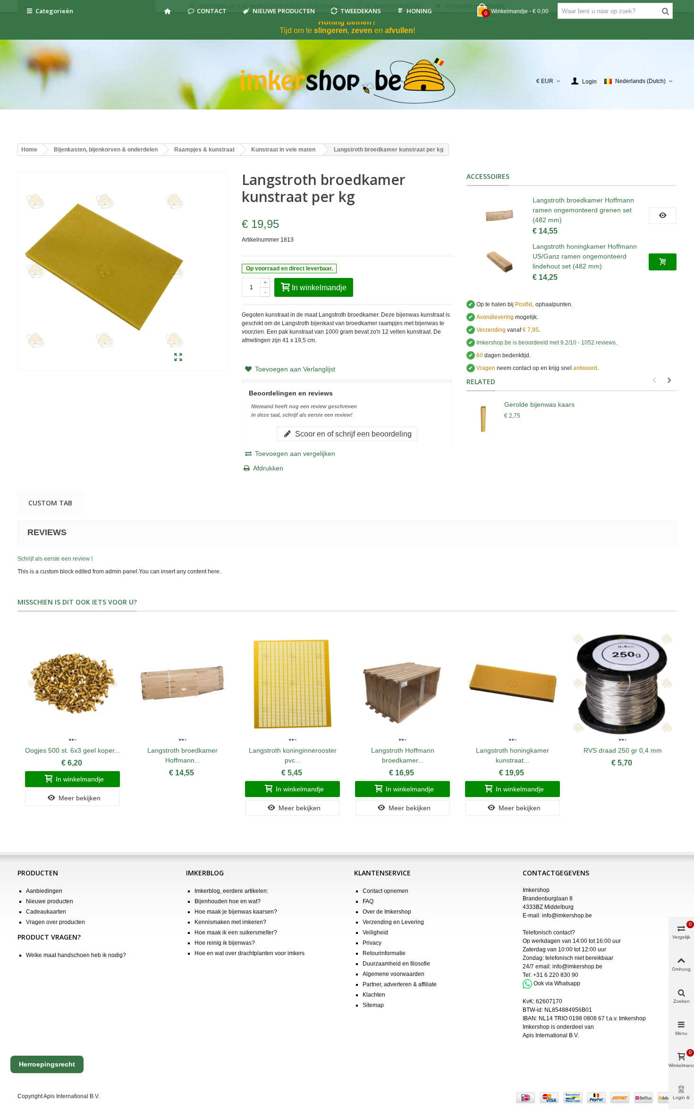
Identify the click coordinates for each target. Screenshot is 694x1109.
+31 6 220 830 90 (555, 975)
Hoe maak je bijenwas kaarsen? (236, 911)
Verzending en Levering (393, 922)
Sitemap (373, 1005)
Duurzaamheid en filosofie (396, 963)
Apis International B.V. (551, 1035)
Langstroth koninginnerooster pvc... (293, 755)
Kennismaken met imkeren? (230, 922)
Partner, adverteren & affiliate (400, 984)
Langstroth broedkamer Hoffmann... (182, 755)
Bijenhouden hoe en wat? (228, 901)
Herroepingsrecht (47, 1064)
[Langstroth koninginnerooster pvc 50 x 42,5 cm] (292, 683)
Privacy (372, 943)
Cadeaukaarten (46, 911)
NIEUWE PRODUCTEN (284, 11)
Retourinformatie (384, 953)
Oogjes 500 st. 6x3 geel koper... (72, 750)
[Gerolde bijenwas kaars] (482, 418)
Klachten (374, 994)
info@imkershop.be (567, 915)
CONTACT (212, 11)
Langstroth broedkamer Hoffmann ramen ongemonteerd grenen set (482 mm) (583, 210)
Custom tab (50, 502)
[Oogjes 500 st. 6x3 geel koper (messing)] (72, 683)
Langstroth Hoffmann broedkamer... (402, 755)
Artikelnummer (260, 239)
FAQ (368, 901)
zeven (361, 30)
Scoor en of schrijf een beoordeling (352, 433)
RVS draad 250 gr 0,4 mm (623, 750)
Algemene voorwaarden (393, 974)
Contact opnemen (385, 891)
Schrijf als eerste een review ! (55, 558)
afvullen (399, 30)
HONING (419, 11)
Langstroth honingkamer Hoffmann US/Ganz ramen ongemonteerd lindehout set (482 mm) (585, 256)
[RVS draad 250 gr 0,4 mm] (622, 683)
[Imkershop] (347, 81)
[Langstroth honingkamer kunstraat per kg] (512, 683)
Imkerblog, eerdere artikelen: (231, 891)
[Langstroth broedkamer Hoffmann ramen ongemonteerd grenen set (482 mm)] (499, 216)
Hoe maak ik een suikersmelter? (236, 932)
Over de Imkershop (387, 911)
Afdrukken (268, 468)
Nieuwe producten (49, 901)
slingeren (330, 30)
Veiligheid (375, 932)
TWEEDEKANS (360, 11)
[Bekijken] (663, 215)
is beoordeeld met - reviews (546, 342)
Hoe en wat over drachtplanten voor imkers (250, 953)
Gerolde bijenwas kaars (539, 404)
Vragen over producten (55, 922)
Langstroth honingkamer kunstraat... (512, 755)
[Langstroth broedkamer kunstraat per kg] (178, 357)
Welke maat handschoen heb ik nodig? (76, 955)
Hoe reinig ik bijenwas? (225, 943)
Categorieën (54, 11)
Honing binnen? (347, 22)
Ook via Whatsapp (556, 983)
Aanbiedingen (44, 891)
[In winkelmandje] (663, 261)
